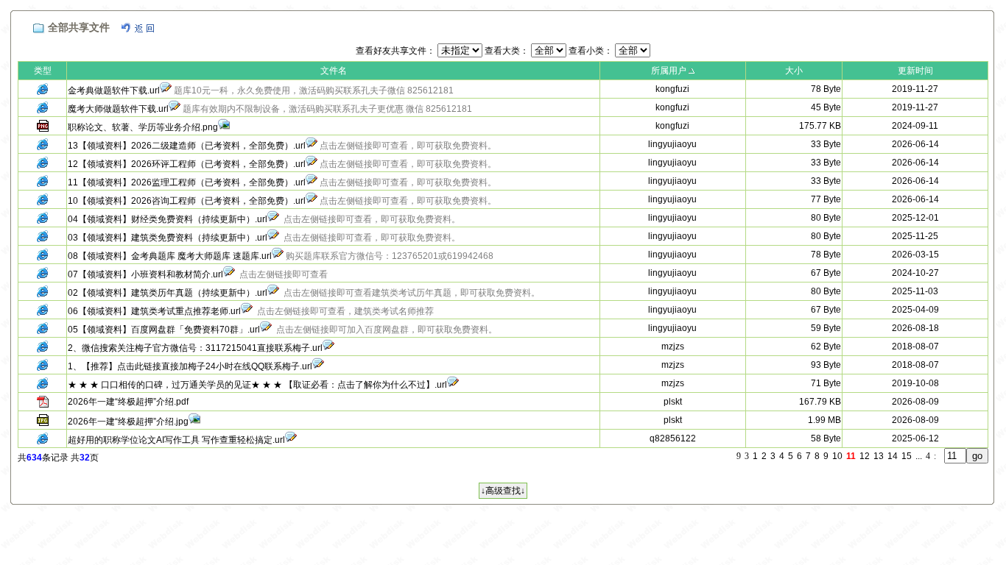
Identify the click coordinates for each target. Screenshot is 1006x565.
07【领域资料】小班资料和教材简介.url (145, 274)
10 (837, 456)
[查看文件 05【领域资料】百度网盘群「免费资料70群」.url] (266, 329)
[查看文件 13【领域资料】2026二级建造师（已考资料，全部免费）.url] (311, 146)
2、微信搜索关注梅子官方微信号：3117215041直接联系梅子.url (195, 348)
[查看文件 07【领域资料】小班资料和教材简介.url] (229, 274)
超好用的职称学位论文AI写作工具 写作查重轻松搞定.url (176, 440)
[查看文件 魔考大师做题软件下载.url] (174, 109)
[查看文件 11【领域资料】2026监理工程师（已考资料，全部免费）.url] (311, 182)
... (918, 456)
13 (878, 456)
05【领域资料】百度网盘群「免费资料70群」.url (164, 329)
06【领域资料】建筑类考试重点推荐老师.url (154, 311)
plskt (673, 402)
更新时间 (915, 70)
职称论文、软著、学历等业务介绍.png (143, 127)
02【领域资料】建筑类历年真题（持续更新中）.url (167, 293)
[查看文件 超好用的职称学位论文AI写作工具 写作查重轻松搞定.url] (291, 440)
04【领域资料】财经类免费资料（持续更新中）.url (167, 219)
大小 (794, 70)
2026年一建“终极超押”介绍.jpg (128, 421)
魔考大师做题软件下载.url (118, 109)
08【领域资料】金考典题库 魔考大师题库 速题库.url (170, 256)
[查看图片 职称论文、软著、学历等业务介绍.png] (224, 127)
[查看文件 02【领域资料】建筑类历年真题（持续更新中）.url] (273, 293)
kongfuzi (672, 89)
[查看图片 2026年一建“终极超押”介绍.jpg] (194, 421)
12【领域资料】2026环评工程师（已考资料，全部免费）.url (187, 164)
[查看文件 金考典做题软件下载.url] (166, 90)
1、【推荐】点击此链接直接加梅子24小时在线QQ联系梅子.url (190, 366)
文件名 (333, 70)
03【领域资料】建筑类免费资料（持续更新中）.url (167, 237)
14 (892, 456)
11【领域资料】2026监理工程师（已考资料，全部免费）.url (187, 182)
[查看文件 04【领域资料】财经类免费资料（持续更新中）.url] (273, 219)
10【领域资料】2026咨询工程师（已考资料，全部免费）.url (187, 201)
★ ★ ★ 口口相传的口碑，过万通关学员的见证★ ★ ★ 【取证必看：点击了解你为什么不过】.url (257, 385)
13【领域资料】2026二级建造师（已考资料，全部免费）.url (187, 146)
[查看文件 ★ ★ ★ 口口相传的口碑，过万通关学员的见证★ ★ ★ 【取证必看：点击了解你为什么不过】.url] (453, 385)
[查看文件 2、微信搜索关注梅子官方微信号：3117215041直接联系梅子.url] (328, 348)
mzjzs (672, 346)
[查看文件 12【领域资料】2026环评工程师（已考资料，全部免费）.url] (311, 164)
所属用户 (668, 70)
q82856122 (673, 438)
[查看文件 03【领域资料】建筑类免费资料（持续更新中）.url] (273, 237)
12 (864, 456)
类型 (43, 70)
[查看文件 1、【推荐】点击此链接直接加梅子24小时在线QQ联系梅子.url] (318, 366)
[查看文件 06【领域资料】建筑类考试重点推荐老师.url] (247, 311)
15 (906, 456)
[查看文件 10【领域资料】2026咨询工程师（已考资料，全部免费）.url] (311, 201)
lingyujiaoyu (672, 144)
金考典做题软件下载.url (114, 90)
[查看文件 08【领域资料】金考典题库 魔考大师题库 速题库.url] (278, 256)
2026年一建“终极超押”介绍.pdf (128, 402)
